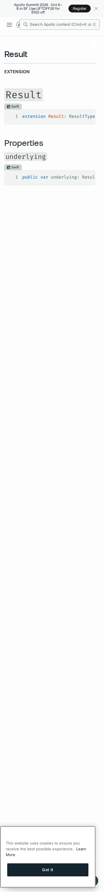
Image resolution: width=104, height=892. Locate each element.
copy (86, 114)
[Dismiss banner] (96, 8)
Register (79, 8)
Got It (47, 869)
